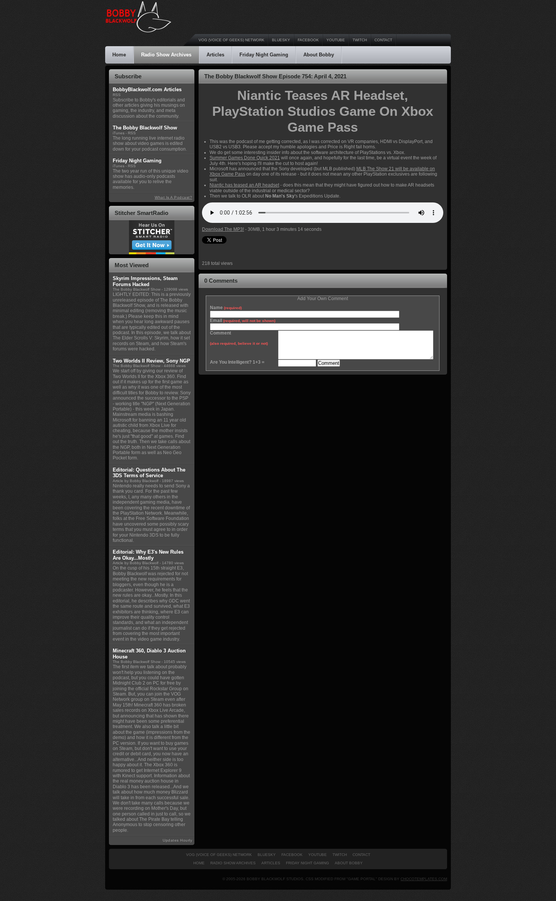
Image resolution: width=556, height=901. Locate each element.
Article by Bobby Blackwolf (135, 481)
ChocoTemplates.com (424, 879)
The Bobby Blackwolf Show (136, 289)
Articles (215, 55)
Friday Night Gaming (263, 55)
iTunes (118, 133)
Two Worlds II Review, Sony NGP (151, 361)
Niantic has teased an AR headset (244, 185)
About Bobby (318, 55)
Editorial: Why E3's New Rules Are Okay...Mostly (148, 555)
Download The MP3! (223, 229)
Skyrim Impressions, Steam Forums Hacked (145, 281)
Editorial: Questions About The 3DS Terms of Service (149, 473)
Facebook (308, 40)
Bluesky (281, 40)
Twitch (360, 40)
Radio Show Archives (166, 55)
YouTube (335, 40)
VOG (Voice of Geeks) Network (231, 40)
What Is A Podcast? (173, 197)
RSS (117, 95)
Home (119, 55)
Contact (383, 40)
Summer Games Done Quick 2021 (245, 157)
